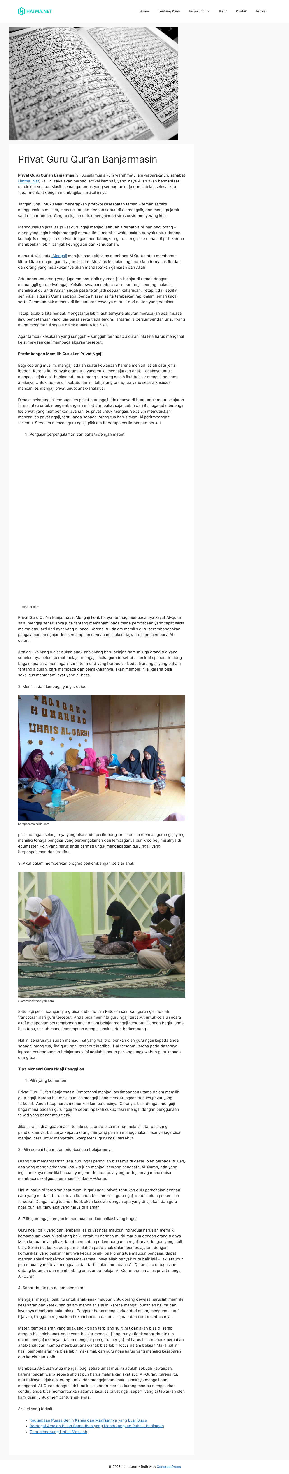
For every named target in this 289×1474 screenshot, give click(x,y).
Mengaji (59, 256)
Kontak (241, 11)
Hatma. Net (28, 181)
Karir (223, 11)
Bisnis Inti (197, 11)
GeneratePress (169, 1467)
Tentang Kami (169, 11)
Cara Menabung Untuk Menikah (58, 1432)
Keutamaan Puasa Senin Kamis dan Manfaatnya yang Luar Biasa (88, 1420)
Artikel (261, 11)
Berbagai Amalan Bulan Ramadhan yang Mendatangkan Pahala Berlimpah (97, 1426)
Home (144, 11)
